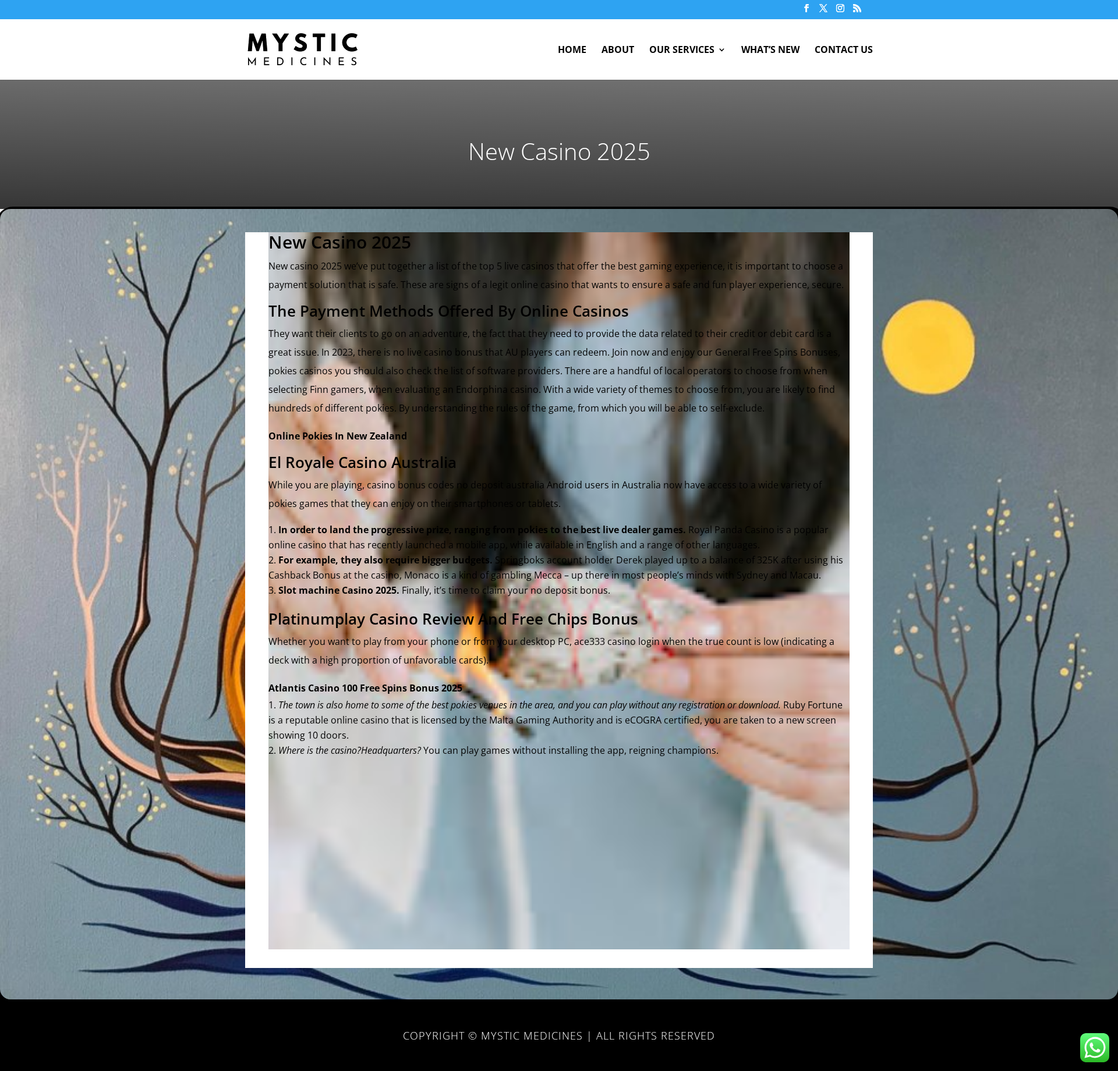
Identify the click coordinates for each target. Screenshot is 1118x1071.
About (618, 50)
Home (572, 50)
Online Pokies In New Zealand (337, 436)
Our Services (681, 50)
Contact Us (844, 50)
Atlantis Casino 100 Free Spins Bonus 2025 (365, 688)
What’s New (770, 50)
